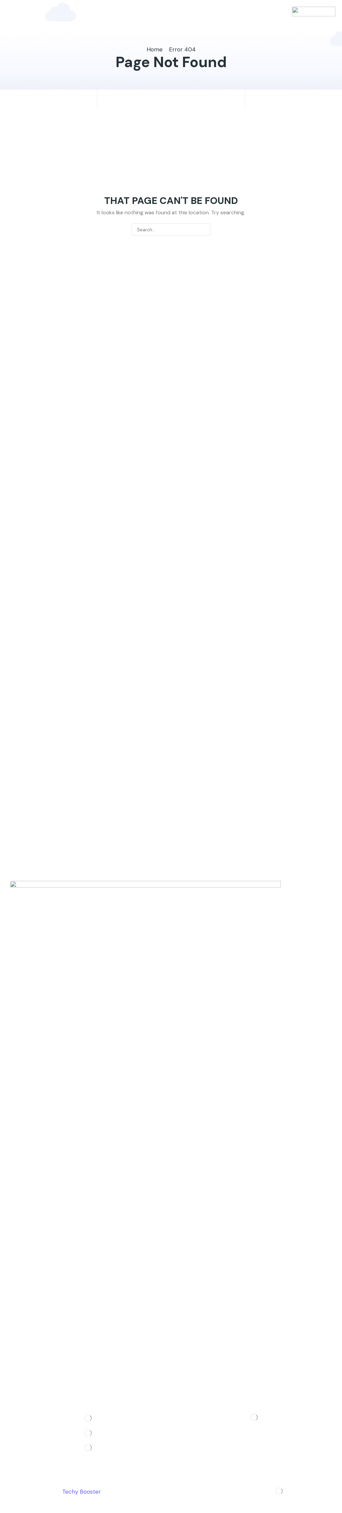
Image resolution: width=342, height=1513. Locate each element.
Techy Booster (81, 1491)
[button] (10, 12)
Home (155, 49)
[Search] (204, 229)
